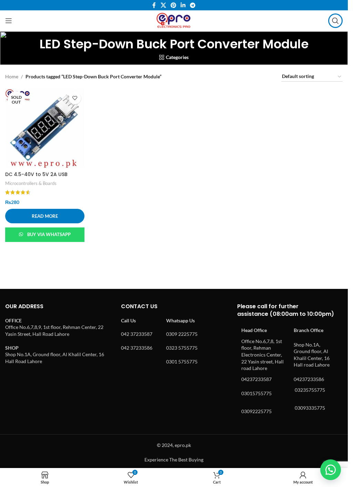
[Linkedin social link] (183, 5)
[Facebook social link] (154, 5)
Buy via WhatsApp (49, 234)
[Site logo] (174, 20)
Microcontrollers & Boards (31, 183)
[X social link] (163, 5)
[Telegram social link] (193, 5)
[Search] (335, 21)
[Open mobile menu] (9, 21)
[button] (330, 469)
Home (11, 76)
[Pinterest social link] (173, 5)
